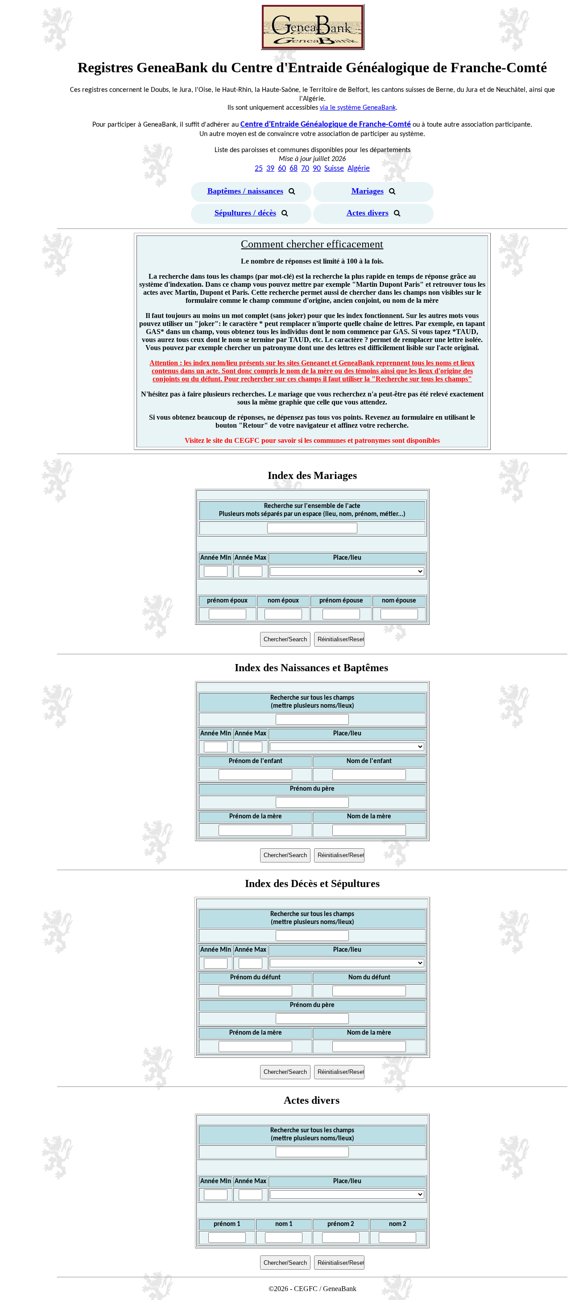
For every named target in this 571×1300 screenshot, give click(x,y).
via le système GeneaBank (358, 107)
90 (317, 169)
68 (294, 169)
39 (270, 169)
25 (259, 169)
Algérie (359, 169)
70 (305, 169)
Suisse (334, 169)
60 (282, 169)
